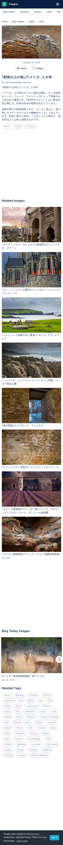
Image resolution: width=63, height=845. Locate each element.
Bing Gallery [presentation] (9, 11)
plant (19, 717)
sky (18, 711)
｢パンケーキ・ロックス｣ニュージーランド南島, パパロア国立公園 (30, 382)
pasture (18, 738)
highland (21, 744)
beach (46, 706)
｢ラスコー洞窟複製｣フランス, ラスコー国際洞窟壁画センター (30, 556)
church (46, 695)
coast (43, 711)
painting (8, 755)
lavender (36, 744)
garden (8, 749)
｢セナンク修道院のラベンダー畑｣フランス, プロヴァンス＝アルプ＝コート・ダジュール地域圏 (30, 510)
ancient (22, 755)
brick (30, 700)
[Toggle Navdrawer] (57, 4)
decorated (52, 744)
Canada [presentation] (37, 11)
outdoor (30, 126)
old (41, 700)
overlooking (34, 738)
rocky (20, 727)
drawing (47, 749)
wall (6, 722)
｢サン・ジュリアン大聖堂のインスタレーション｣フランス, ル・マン (31, 291)
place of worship (49, 717)
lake (54, 711)
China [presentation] (49, 11)
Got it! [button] (54, 838)
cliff (31, 727)
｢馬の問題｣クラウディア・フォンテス (22, 425)
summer (33, 749)
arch (27, 722)
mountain (29, 711)
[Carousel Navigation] (31, 661)
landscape (32, 706)
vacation (51, 722)
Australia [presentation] (24, 11)
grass (53, 727)
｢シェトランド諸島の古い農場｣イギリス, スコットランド (30, 336)
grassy (33, 733)
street (39, 722)
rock (6, 126)
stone (18, 126)
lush (6, 738)
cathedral (9, 700)
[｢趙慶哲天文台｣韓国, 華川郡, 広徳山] (4, 42)
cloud (7, 711)
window (31, 717)
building (20, 695)
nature (7, 727)
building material (39, 755)
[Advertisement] (31, 165)
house (20, 749)
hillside (7, 744)
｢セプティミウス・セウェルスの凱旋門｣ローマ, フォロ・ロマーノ (30, 246)
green (7, 733)
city (50, 700)
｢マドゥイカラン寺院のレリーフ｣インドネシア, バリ (30, 467)
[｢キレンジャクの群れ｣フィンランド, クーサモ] (58, 42)
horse (17, 722)
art (21, 700)
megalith (20, 733)
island (46, 733)
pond (48, 738)
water (7, 706)
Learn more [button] (22, 841)
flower (7, 717)
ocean (41, 727)
